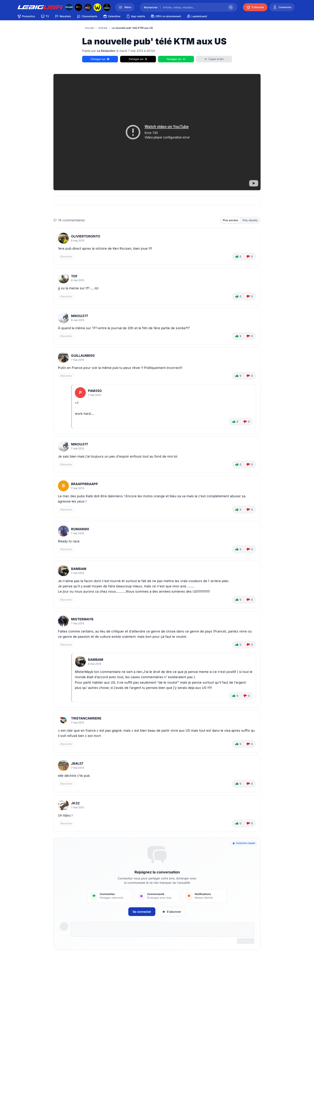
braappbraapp (84, 484)
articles (102, 27)
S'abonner (174, 911)
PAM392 (95, 391)
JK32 (75, 803)
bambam (78, 569)
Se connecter (142, 911)
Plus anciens (230, 220)
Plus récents (250, 220)
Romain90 (80, 529)
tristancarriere (86, 718)
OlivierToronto (85, 236)
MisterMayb (82, 619)
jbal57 (77, 763)
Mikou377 (79, 316)
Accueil (89, 27)
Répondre (66, 256)
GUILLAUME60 (83, 355)
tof (74, 276)
